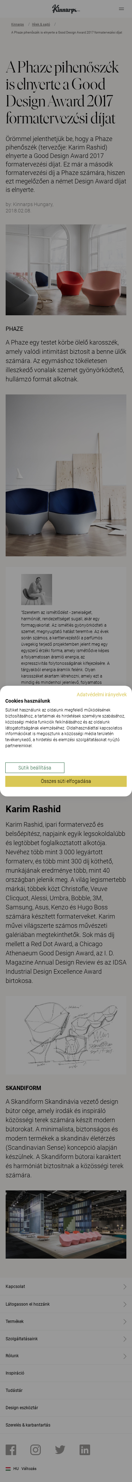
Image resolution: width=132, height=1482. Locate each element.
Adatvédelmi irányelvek (102, 694)
